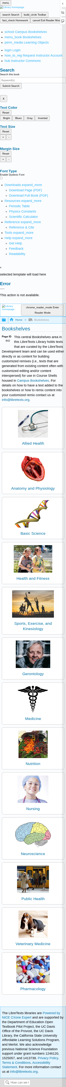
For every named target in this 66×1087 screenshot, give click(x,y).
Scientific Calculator (23, 217)
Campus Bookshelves (33, 380)
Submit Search (10, 85)
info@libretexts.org (15, 400)
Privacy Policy (48, 1058)
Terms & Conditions (16, 1062)
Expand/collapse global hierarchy (6, 320)
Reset (5, 112)
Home (19, 319)
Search (7, 1083)
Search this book (9, 74)
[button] (16, 248)
